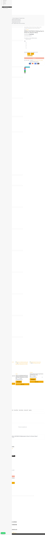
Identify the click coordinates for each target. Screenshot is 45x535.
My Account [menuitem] (4, 1)
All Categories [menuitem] (5, 0)
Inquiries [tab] (30, 410)
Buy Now (34, 58)
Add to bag (30, 55)
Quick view (22, 384)
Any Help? (3, 533)
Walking (42, 60)
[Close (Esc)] (42, 1)
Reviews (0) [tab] (26, 410)
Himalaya (31, 372)
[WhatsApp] (34, 71)
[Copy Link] (34, 72)
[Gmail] (34, 68)
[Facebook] (34, 69)
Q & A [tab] (12, 410)
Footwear (34, 60)
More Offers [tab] (16, 410)
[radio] (35, 42)
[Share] (40, 1)
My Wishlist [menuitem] (4, 3)
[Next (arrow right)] (43, 267)
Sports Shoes (38, 60)
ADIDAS (27, 29)
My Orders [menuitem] (4, 2)
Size (25, 41)
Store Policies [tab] (21, 410)
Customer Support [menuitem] (5, 8)
